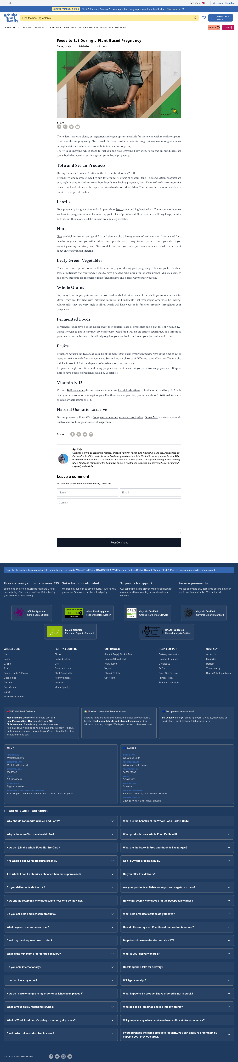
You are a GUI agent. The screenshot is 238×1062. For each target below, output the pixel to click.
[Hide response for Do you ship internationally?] (112, 967)
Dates (7, 691)
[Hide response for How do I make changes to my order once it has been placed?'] (112, 993)
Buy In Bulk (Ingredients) (219, 673)
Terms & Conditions (169, 682)
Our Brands (87, 27)
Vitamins (59, 682)
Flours (58, 654)
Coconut (8, 682)
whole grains (155, 295)
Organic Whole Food (115, 659)
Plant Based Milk (63, 673)
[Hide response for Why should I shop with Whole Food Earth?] (112, 821)
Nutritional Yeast (166, 395)
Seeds (7, 659)
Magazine (106, 27)
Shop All (11, 27)
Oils (57, 663)
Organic (27, 27)
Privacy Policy (166, 677)
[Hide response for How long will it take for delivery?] (229, 967)
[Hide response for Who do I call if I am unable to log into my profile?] (229, 1006)
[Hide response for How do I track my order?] (112, 980)
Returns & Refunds (168, 659)
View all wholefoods (14, 696)
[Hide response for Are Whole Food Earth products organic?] (112, 860)
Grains (7, 663)
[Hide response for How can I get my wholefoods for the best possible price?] (229, 900)
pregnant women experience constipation (118, 417)
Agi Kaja (66, 46)
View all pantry (62, 687)
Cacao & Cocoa (63, 668)
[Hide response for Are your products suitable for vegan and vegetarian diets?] (229, 887)
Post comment (119, 542)
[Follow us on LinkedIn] (69, 1056)
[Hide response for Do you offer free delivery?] (229, 874)
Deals (212, 27)
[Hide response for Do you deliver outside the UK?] (112, 887)
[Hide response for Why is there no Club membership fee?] (112, 834)
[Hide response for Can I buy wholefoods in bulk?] (229, 860)
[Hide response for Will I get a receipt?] (229, 980)
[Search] (195, 18)
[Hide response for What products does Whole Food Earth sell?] (229, 834)
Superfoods (10, 687)
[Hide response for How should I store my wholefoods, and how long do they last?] (112, 900)
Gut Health (109, 677)
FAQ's (162, 668)
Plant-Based (110, 663)
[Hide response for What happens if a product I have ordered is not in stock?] (229, 993)
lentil (119, 209)
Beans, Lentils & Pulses (16, 673)
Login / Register (225, 3)
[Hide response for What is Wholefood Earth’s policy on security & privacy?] (112, 1020)
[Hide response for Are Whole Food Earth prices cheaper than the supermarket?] (112, 874)
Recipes (120, 27)
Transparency (213, 668)
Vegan (107, 668)
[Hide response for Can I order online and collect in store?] (112, 1033)
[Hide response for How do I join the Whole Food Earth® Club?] (112, 847)
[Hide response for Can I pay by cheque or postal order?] (112, 940)
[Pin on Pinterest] (65, 126)
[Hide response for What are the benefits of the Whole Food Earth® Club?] (229, 821)
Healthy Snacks (63, 677)
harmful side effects (129, 390)
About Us (211, 654)
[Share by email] (77, 126)
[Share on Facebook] (59, 126)
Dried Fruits (10, 677)
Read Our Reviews (168, 673)
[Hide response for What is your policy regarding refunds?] (112, 1006)
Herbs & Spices (62, 659)
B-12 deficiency (76, 390)
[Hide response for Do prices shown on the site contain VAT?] (229, 940)
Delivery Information (169, 654)
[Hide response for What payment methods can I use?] (112, 927)
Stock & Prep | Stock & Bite (118, 654)
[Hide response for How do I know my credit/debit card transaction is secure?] (229, 927)
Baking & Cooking (62, 27)
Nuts (59, 236)
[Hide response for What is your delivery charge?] (229, 953)
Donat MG (151, 417)
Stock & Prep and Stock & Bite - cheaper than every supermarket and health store (115, 9)
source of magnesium (99, 422)
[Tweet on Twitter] (71, 126)
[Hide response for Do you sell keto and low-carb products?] (112, 913)
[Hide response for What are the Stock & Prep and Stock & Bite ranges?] (229, 847)
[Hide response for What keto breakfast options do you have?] (229, 913)
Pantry (40, 27)
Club (226, 27)
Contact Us (164, 663)
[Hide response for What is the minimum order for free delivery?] (112, 953)
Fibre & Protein (112, 673)
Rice (6, 668)
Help (9, 3)
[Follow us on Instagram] (63, 1056)
